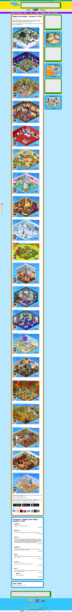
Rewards (28, 10)
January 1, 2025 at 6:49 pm (18, 531)
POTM (54, 44)
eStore (25, 12)
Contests (37, 12)
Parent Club (43, 9)
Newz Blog (13, 12)
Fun (31, 12)
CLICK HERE (21, 497)
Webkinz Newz (35, 9)
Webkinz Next (19, 12)
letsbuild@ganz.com (36, 500)
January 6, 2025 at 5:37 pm (18, 524)
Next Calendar (54, 76)
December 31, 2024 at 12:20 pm (20, 574)
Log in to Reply (40, 527)
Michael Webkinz (15, 18)
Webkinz (37, 604)
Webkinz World (12, 0)
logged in (18, 585)
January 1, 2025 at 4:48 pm (18, 537)
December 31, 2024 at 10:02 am (18, 562)
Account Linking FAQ (54, 108)
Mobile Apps (43, 12)
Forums (49, 12)
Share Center (55, 12)
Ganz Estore (17, 0)
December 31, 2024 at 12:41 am (18, 569)
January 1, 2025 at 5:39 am (18, 547)
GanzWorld (40, 604)
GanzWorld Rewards (32, 604)
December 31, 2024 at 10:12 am (18, 555)
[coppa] (14, 512)
